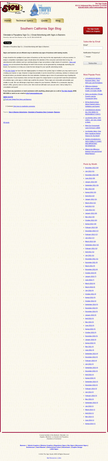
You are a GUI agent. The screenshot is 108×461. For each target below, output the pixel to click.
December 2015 (91, 371)
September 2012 (92, 245)
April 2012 (90, 206)
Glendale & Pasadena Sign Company (40, 112)
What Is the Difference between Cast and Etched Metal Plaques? (93, 151)
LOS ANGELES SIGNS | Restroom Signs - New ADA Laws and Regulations (93, 81)
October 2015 (90, 332)
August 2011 (90, 192)
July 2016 (89, 290)
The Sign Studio (10, 70)
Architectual (30, 447)
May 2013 (90, 189)
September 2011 (92, 185)
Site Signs (70, 445)
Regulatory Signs (60, 445)
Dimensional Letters (54, 447)
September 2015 (91, 367)
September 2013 (91, 353)
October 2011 (90, 294)
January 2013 (91, 182)
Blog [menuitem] (58, 20)
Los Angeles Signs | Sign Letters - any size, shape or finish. (93, 120)
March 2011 (90, 266)
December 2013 (91, 357)
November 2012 (92, 175)
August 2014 (90, 423)
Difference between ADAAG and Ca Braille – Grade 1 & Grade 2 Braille (93, 88)
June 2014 (89, 420)
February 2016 (91, 395)
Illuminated (66, 447)
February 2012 (91, 234)
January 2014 (90, 276)
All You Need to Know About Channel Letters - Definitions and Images (92, 104)
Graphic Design (77, 447)
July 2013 (89, 171)
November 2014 (91, 308)
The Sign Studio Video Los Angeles (93, 30)
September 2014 (91, 304)
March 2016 (90, 287)
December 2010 (92, 231)
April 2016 (89, 374)
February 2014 (91, 388)
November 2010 (91, 385)
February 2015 (91, 360)
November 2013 (91, 269)
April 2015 (89, 318)
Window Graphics (47, 445)
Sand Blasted (40, 447)
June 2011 (89, 350)
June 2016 (89, 280)
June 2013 (90, 178)
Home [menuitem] (7, 20)
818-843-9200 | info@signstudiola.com (92, 7)
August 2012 (90, 224)
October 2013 (90, 301)
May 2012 (90, 217)
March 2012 (90, 203)
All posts (6, 122)
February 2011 (91, 248)
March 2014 (90, 409)
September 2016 (91, 402)
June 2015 (89, 325)
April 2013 (90, 196)
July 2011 (89, 255)
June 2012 (90, 210)
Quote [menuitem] (44, 20)
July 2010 (89, 406)
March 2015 (90, 283)
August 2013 (90, 297)
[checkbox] (93, 57)
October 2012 (91, 220)
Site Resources (52, 458)
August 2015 (90, 329)
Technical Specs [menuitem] (24, 20)
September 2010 (91, 381)
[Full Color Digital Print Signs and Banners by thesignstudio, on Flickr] (17, 99)
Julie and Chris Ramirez (15, 37)
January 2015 (90, 315)
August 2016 (90, 378)
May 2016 (89, 399)
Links (59, 458)
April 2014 (89, 413)
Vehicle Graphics (33, 445)
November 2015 (91, 336)
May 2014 (89, 416)
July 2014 (89, 392)
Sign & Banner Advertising (18, 112)
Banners (57, 112)
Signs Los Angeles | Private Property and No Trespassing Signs (94, 96)
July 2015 (89, 364)
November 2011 (91, 262)
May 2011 (89, 346)
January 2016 (90, 339)
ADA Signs (54, 449)
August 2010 (90, 343)
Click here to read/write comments (24, 106)
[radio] (93, 57)
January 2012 (91, 213)
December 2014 (91, 311)
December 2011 (91, 259)
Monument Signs (81, 445)
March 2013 (90, 241)
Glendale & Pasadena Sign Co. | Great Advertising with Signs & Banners (34, 35)
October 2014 (90, 273)
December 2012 (92, 167)
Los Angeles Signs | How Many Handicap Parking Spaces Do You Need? (93, 133)
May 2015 (89, 322)
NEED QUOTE (8, 97)
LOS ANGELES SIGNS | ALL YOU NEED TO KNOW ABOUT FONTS (93, 112)
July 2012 (89, 238)
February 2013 (91, 227)
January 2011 (91, 199)
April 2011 (89, 252)
